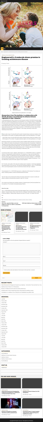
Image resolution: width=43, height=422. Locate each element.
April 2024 (3, 341)
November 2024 (4, 328)
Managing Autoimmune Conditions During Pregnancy (35, 227)
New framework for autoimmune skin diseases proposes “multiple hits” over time (6, 228)
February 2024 (4, 344)
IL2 (17, 199)
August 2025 (3, 311)
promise (23, 199)
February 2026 (4, 300)
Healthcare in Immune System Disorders (6, 224)
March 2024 (3, 343)
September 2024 (4, 332)
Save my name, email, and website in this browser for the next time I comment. (19, 269)
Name (4, 256)
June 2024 (3, 337)
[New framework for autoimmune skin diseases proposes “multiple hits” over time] (7, 217)
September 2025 (4, 310)
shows (27, 199)
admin (8, 63)
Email (4, 260)
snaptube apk (4, 367)
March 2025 (3, 321)
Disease (10, 199)
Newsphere (25, 420)
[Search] (41, 49)
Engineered (14, 199)
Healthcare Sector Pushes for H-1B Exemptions (10, 286)
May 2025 (3, 317)
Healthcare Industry (5, 357)
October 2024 (3, 330)
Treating (30, 199)
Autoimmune (6, 199)
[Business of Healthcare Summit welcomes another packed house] (11, 403)
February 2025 (4, 322)
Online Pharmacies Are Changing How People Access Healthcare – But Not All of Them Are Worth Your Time (21, 284)
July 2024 (3, 335)
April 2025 (3, 319)
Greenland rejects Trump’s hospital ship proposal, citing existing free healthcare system (17, 290)
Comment (5, 242)
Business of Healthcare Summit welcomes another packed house (13, 288)
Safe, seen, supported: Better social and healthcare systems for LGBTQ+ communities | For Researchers (11, 203)
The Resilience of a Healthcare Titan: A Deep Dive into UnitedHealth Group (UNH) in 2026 (17, 292)
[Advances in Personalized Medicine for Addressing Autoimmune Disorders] (21, 217)
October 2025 (3, 308)
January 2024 (3, 346)
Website (4, 265)
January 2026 (3, 302)
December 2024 (4, 326)
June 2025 (3, 315)
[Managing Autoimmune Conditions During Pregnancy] (35, 217)
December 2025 (4, 304)
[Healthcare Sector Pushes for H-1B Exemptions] (32, 383)
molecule (20, 199)
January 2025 (3, 324)
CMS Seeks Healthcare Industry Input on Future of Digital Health (31, 203)
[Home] (2, 49)
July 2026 (3, 299)
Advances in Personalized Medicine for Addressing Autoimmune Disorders (21, 227)
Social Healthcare (4, 360)
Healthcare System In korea (6, 358)
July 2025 (3, 313)
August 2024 (3, 333)
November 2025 (4, 306)
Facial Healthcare (4, 353)
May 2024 (3, 339)
